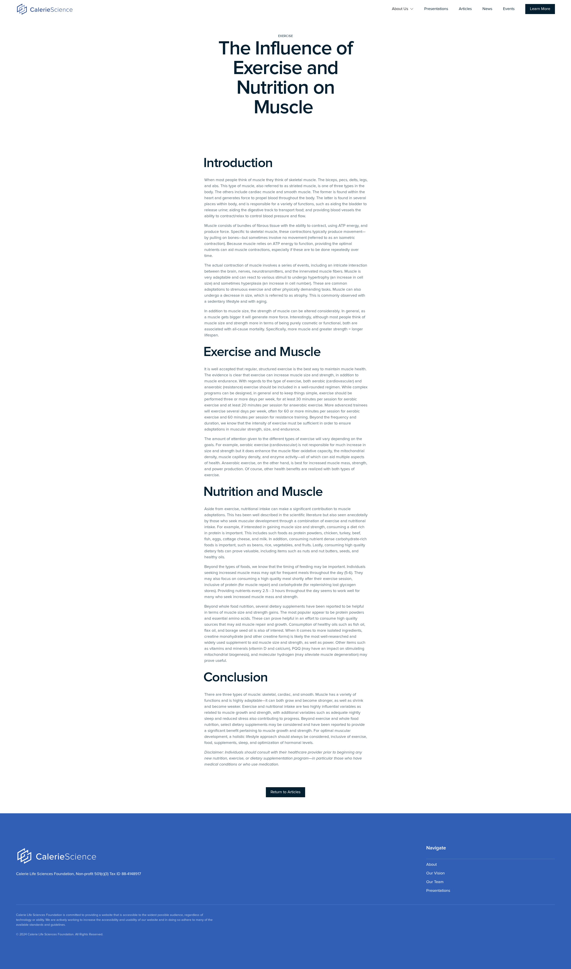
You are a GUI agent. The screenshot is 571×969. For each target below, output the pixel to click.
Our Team (435, 882)
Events (509, 9)
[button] (402, 9)
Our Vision (435, 873)
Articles (465, 9)
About (431, 865)
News (487, 9)
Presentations (436, 9)
